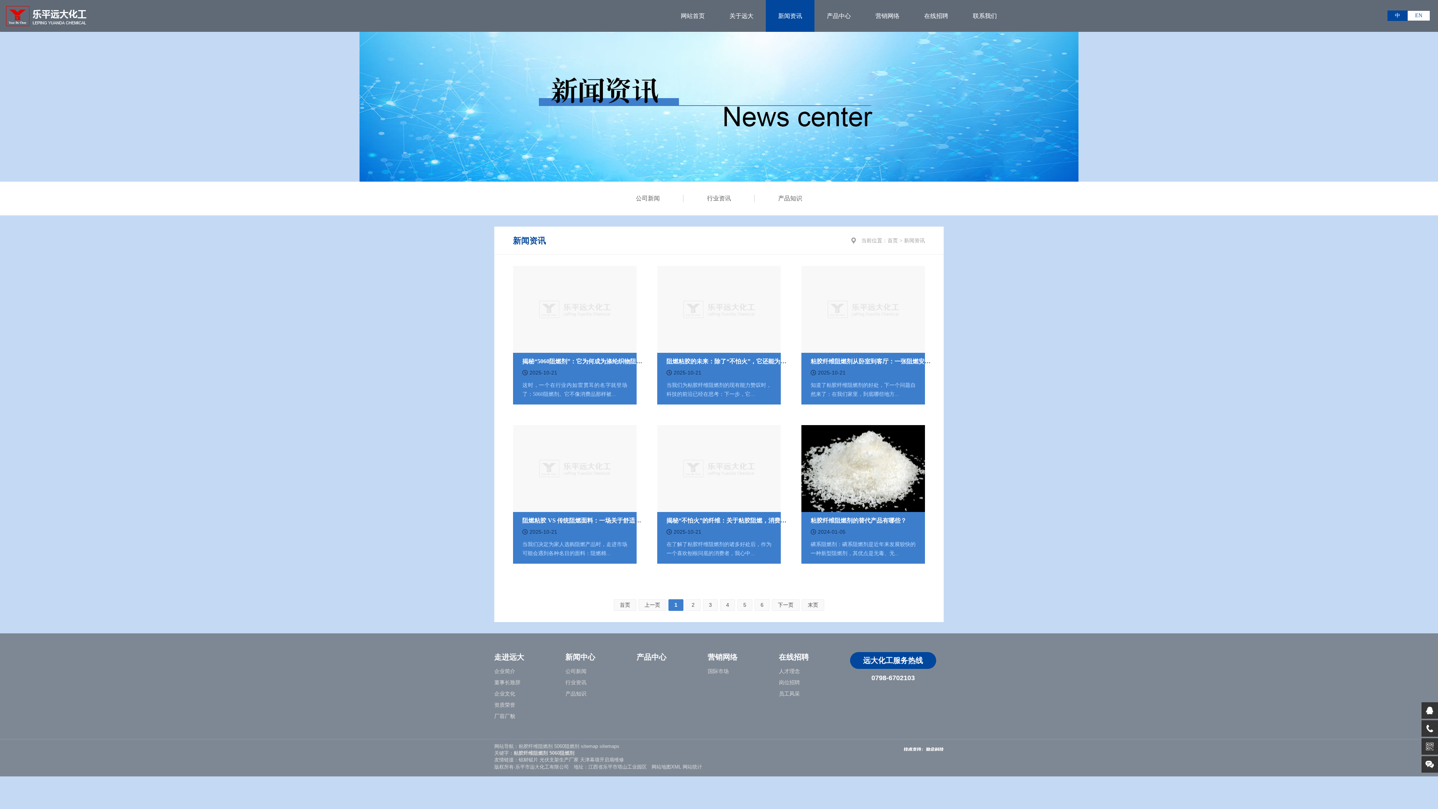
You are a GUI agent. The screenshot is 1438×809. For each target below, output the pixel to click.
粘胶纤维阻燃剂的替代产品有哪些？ (859, 520)
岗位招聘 (789, 682)
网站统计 (692, 767)
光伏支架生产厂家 (559, 760)
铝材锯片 (528, 760)
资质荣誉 (504, 705)
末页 (813, 605)
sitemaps (609, 746)
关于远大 (741, 16)
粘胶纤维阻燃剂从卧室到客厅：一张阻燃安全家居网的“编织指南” (898, 361)
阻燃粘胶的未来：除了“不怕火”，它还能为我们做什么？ (741, 361)
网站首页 (693, 16)
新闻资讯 (790, 16)
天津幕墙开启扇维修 (602, 760)
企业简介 (504, 671)
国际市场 (718, 671)
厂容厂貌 (504, 716)
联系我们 (985, 16)
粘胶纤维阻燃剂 (536, 746)
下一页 (786, 605)
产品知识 (790, 198)
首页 (893, 240)
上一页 (652, 605)
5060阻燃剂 (566, 746)
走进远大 (509, 657)
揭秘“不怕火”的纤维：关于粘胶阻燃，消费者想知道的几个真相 (750, 520)
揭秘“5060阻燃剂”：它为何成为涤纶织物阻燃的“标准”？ (597, 361)
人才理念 (789, 671)
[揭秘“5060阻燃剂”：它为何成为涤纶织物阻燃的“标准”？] (575, 309)
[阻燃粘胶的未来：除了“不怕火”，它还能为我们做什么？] (719, 309)
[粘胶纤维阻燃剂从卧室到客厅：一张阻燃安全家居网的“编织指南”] (863, 309)
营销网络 (887, 16)
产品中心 (839, 16)
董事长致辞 (507, 682)
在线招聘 (936, 16)
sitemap (589, 746)
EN (1418, 15)
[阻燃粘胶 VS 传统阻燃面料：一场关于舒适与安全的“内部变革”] (575, 468)
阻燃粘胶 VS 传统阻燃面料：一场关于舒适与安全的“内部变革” (605, 520)
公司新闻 (648, 198)
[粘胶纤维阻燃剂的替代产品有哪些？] (863, 468)
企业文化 (504, 694)
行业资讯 (719, 198)
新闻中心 (580, 657)
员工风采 (789, 694)
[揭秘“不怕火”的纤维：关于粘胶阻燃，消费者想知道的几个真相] (719, 468)
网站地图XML (666, 767)
